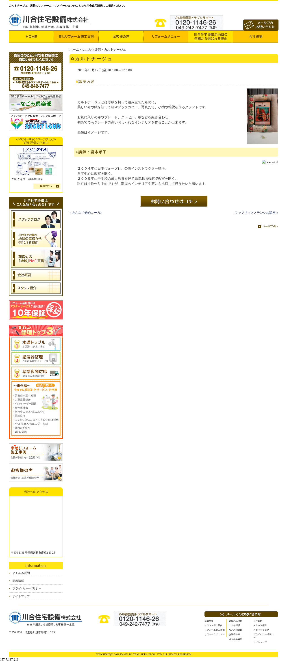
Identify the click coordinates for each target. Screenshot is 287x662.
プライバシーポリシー (26, 588)
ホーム (74, 49)
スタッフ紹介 (260, 625)
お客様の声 (234, 634)
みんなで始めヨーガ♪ (87, 212)
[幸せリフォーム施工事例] (76, 36)
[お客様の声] (121, 36)
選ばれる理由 (235, 621)
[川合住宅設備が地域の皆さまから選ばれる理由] (210, 36)
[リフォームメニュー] (166, 36)
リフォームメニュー (214, 634)
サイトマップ (21, 596)
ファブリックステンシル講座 (255, 212)
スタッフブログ (261, 630)
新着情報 (18, 580)
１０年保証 (234, 625)
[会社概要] (255, 36)
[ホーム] (31, 36)
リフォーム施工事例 (214, 630)
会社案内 (257, 621)
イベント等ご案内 (213, 625)
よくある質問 (21, 573)
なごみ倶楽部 (91, 49)
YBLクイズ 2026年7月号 (27, 179)
